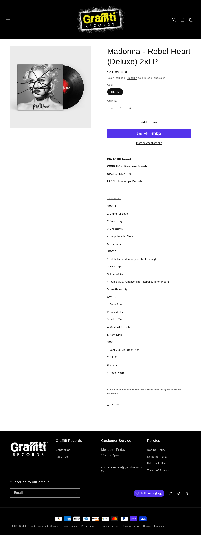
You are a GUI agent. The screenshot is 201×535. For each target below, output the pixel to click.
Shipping (132, 78)
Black (115, 91)
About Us (62, 456)
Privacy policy (89, 526)
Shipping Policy (157, 456)
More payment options (149, 143)
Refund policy (70, 526)
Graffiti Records (27, 526)
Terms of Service (158, 470)
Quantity (112, 100)
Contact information (153, 526)
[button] (8, 19)
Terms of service (110, 526)
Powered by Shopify (48, 526)
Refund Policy (156, 449)
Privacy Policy (156, 463)
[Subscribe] (76, 493)
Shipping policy (131, 526)
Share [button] (115, 404)
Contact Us (63, 449)
